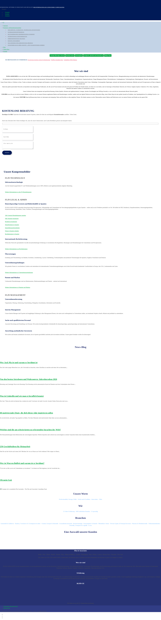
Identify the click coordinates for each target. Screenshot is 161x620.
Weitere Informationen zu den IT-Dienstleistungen (18, 192)
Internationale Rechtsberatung (17, 36)
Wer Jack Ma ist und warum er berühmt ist (18, 362)
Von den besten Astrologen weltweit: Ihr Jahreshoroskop (39, 59)
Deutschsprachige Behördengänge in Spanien (21, 34)
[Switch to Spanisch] (4, 614)
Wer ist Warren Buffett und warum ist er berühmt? (22, 463)
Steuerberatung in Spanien (12, 224)
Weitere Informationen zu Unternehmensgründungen (19, 272)
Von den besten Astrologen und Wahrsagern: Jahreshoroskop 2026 (28, 379)
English (7, 14)
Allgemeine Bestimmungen (10, 606)
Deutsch (7, 15)
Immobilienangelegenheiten (12, 228)
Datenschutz (6, 608)
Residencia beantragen (11, 221)
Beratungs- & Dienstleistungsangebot (12, 27)
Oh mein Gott (6, 480)
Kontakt (5, 51)
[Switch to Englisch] (4, 616)
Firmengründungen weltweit (16, 38)
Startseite (5, 25)
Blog (4, 47)
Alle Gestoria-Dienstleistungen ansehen (15, 215)
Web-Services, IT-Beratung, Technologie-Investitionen (24, 29)
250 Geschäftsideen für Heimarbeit (15, 446)
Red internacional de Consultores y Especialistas (48, 7)
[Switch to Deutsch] (4, 617)
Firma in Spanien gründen (12, 231)
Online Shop (6, 49)
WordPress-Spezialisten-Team (57, 59)
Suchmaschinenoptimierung (16, 32)
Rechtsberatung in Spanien (12, 234)
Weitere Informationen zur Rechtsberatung (16, 249)
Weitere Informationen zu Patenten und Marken (17, 287)
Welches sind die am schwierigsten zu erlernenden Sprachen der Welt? (30, 430)
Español (7, 12)
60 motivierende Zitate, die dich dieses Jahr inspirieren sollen (26, 413)
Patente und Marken (14, 40)
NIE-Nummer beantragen (12, 218)
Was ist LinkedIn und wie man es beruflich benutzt (22, 396)
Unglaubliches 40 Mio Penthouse (70, 59)
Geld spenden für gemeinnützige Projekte (20, 43)
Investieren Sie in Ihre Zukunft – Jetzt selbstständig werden (26, 45)
